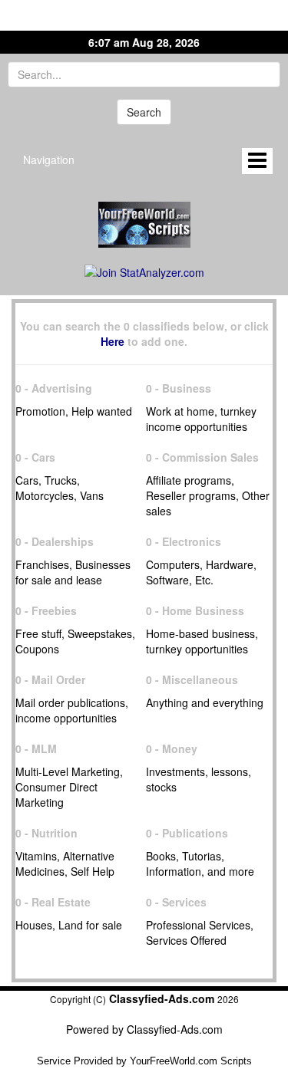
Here (112, 341)
